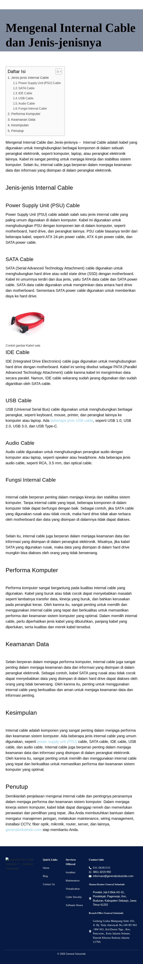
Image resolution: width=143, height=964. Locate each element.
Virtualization (73, 888)
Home (46, 868)
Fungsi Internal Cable (32, 108)
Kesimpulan (20, 125)
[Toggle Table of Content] (57, 71)
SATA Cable (26, 88)
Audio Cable (26, 103)
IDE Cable (25, 93)
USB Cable (26, 98)
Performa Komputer (25, 114)
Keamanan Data (23, 119)
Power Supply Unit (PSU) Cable (39, 83)
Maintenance (73, 880)
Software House (74, 905)
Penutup (17, 131)
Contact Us (49, 884)
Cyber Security (74, 897)
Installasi (70, 872)
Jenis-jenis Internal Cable (30, 78)
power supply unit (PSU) (57, 741)
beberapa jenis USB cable (71, 420)
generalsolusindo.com (24, 830)
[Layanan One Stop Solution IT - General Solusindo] (22, 864)
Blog (45, 876)
